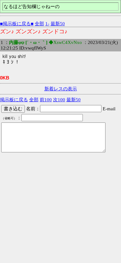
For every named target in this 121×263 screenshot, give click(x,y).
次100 (59, 99)
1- (47, 23)
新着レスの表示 (60, 88)
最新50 (58, 23)
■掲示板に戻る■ (17, 23)
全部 (39, 23)
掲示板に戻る (14, 99)
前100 (46, 99)
